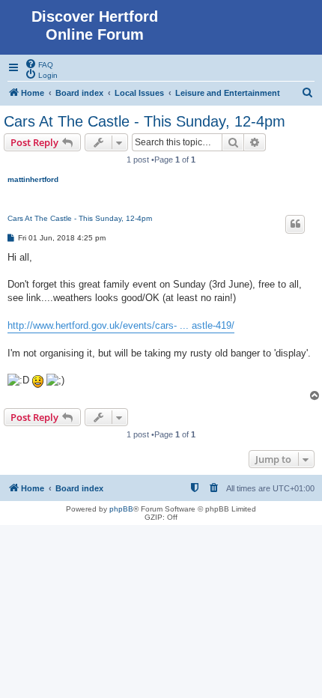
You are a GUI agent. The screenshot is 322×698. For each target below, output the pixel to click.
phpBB (121, 509)
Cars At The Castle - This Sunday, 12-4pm (144, 121)
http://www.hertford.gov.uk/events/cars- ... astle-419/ (120, 325)
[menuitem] (39, 63)
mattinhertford (32, 179)
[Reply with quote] (295, 224)
